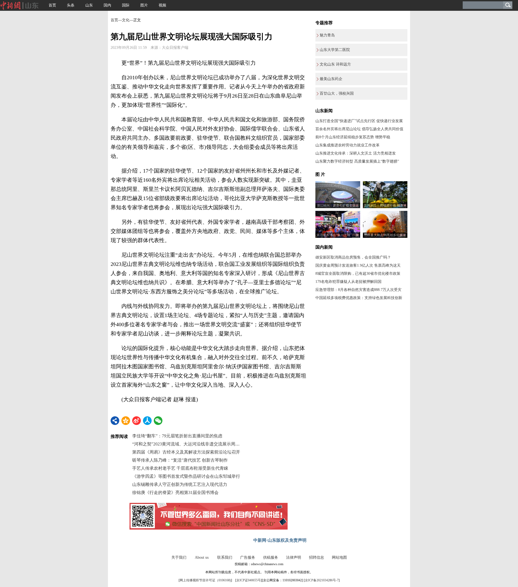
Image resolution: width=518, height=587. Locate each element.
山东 (89, 5)
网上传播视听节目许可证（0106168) (205, 580)
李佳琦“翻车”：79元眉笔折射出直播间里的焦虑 (177, 436)
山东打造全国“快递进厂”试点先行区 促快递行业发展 (359, 121)
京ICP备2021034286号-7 (322, 580)
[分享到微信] (158, 420)
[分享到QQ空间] (125, 420)
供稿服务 (270, 557)
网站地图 (339, 557)
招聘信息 (316, 557)
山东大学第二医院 (335, 50)
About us (202, 557)
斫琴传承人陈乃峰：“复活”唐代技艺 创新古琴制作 (180, 460)
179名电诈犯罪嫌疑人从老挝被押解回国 (348, 282)
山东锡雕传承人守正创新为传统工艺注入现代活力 (179, 484)
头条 (70, 5)
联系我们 (224, 557)
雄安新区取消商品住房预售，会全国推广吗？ (353, 257)
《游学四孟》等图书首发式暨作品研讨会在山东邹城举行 (186, 476)
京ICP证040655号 (248, 580)
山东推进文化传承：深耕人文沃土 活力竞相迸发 (355, 153)
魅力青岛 (327, 35)
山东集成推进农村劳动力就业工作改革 (347, 145)
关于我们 (178, 557)
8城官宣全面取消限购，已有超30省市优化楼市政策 (357, 274)
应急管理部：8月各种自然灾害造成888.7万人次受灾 (358, 290)
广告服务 (247, 557)
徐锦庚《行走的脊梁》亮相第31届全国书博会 (175, 492)
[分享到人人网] (147, 420)
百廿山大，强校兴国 (337, 93)
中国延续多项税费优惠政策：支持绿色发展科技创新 (358, 298)
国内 (107, 5)
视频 (162, 5)
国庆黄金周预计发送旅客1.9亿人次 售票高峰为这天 (358, 265)
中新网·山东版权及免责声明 (279, 540)
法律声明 (293, 557)
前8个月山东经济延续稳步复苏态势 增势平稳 (352, 137)
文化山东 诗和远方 (335, 64)
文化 (126, 20)
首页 (52, 5)
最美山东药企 (331, 79)
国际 (126, 5)
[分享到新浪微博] (136, 420)
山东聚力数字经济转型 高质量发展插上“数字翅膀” (357, 161)
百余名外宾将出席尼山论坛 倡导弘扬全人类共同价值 (359, 129)
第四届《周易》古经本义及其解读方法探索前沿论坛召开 (186, 452)
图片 (144, 5)
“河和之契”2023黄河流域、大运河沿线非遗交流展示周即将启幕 (192, 444)
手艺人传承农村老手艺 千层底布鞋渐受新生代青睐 (180, 468)
